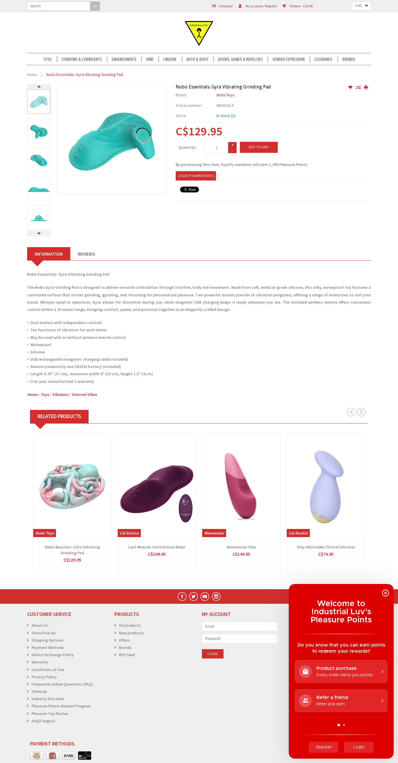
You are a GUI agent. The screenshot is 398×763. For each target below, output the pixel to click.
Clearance (323, 59)
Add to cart (259, 147)
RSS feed (127, 654)
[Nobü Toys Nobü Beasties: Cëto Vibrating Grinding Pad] (72, 486)
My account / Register (261, 6)
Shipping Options (47, 640)
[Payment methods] (36, 755)
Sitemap (39, 691)
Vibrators (60, 394)
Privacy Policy (44, 676)
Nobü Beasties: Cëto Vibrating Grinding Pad (72, 549)
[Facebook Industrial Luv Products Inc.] (182, 596)
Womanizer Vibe (241, 547)
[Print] (366, 87)
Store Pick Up (43, 632)
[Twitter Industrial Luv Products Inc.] (193, 596)
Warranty (39, 662)
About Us (39, 625)
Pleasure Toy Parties (49, 713)
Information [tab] (49, 254)
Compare (225, 6)
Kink (149, 59)
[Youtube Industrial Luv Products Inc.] (204, 596)
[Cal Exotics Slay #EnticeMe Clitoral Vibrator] (326, 486)
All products (130, 625)
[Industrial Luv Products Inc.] (199, 32)
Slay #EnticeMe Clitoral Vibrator (326, 547)
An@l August (43, 720)
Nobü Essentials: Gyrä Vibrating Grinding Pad (84, 74)
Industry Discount (47, 698)
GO (95, 6)
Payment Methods (47, 647)
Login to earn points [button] (196, 176)
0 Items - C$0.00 (301, 6)
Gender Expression (288, 59)
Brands (348, 59)
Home (32, 74)
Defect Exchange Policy (52, 654)
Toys (47, 59)
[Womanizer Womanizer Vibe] (241, 486)
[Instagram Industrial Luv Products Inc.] (216, 596)
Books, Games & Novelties (240, 59)
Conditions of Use (47, 669)
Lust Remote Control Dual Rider (156, 547)
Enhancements (124, 59)
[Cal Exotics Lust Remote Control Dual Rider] (157, 486)
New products (131, 632)
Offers (124, 640)
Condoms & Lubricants (81, 59)
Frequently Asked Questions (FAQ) (62, 684)
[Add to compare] (358, 87)
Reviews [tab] (86, 254)
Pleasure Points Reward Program (61, 706)
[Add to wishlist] (350, 87)
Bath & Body (197, 59)
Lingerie (170, 59)
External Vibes (84, 394)
